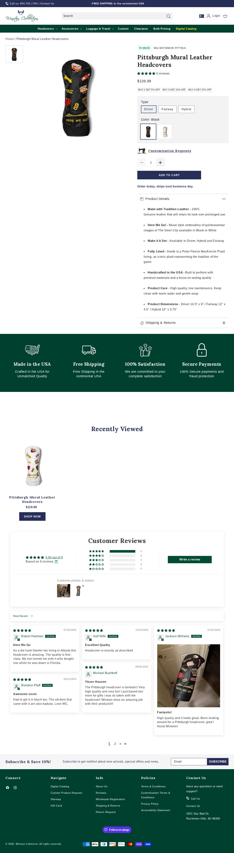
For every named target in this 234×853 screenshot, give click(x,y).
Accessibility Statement (155, 810)
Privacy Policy (149, 803)
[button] (225, 16)
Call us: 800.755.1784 (24, 3)
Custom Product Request (66, 792)
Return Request (106, 812)
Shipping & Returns (108, 805)
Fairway (167, 109)
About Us (101, 786)
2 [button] (115, 743)
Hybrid (186, 109)
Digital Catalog (60, 786)
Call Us (195, 798)
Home (9, 38)
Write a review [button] (189, 559)
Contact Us (47, 3)
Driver (148, 109)
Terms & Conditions (153, 786)
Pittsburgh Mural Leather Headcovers (32, 499)
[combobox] (117, 16)
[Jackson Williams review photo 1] (188, 675)
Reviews (101, 792)
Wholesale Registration (110, 799)
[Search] (169, 16)
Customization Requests (169, 151)
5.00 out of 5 (54, 557)
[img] (22, 630)
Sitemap (56, 799)
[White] (164, 131)
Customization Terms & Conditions (155, 795)
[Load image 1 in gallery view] (14, 54)
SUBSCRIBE (218, 761)
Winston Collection (27, 844)
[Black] (148, 131)
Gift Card (56, 805)
